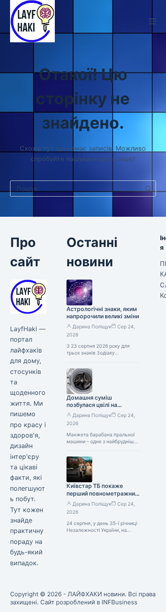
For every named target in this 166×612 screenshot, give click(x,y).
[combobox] (75, 188)
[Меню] (152, 21)
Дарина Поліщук (92, 327)
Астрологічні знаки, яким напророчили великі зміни (102, 312)
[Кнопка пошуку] (148, 188)
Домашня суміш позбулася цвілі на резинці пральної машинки (91, 409)
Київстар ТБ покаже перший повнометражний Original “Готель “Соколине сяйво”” (102, 497)
